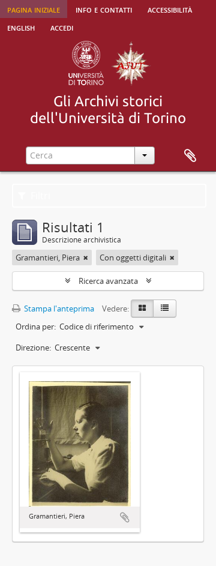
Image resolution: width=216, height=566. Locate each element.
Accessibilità (170, 9)
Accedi (61, 27)
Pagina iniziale (33, 9)
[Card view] (142, 309)
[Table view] (164, 309)
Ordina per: (36, 326)
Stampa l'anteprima (58, 308)
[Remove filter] (85, 257)
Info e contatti (104, 9)
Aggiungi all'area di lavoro (125, 517)
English (21, 27)
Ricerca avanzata (108, 280)
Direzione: (33, 347)
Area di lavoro (190, 156)
